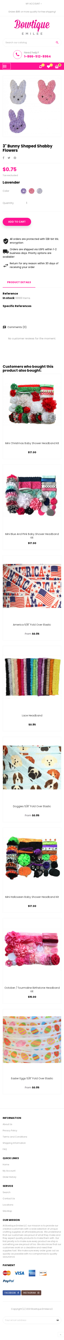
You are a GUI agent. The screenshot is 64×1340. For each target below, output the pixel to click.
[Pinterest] (15, 158)
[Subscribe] (57, 1320)
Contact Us (9, 1198)
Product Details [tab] (19, 282)
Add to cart (17, 221)
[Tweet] (9, 158)
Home (6, 1164)
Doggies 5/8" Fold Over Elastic (32, 806)
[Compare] (40, 67)
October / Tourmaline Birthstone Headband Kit (32, 989)
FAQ (5, 1149)
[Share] (3, 158)
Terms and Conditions (15, 1136)
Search (6, 1192)
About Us (7, 1124)
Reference (10, 293)
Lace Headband (32, 715)
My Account (9, 1170)
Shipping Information (14, 1142)
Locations (8, 1204)
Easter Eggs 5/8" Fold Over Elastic (32, 1078)
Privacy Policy (10, 1130)
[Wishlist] (48, 67)
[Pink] (31, 191)
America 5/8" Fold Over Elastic (32, 624)
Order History (9, 1176)
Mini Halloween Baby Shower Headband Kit (32, 897)
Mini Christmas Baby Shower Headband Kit (32, 443)
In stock (9, 298)
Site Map (7, 1210)
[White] (39, 191)
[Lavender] (23, 191)
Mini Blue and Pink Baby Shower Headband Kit (32, 535)
